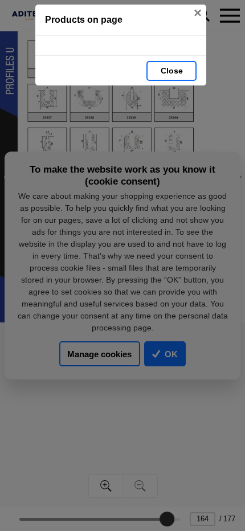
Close (172, 70)
